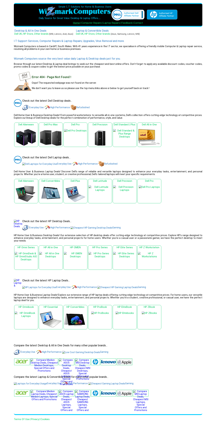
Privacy (35, 419)
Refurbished (83, 107)
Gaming (116, 227)
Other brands (41, 33)
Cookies (45, 419)
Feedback (127, 22)
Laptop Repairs (111, 22)
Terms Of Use (22, 419)
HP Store (28, 33)
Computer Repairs (91, 22)
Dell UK (18, 33)
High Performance (60, 107)
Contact (138, 22)
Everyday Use (36, 107)
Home (76, 22)
